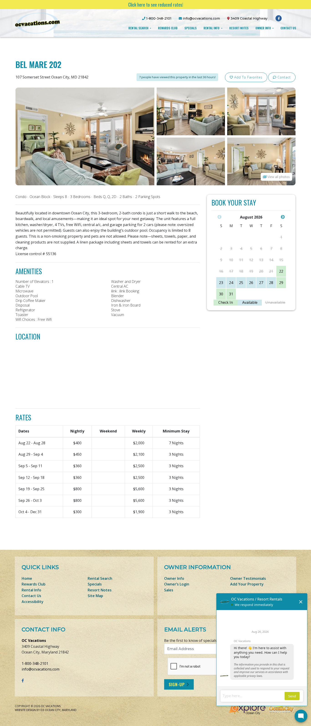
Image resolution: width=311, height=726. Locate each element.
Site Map (95, 595)
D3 (42, 710)
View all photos (278, 177)
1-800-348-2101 (35, 663)
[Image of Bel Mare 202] (84, 135)
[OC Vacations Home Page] (37, 22)
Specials (190, 28)
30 (221, 293)
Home (27, 578)
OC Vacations (34, 640)
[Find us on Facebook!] (279, 18)
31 (231, 293)
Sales (168, 590)
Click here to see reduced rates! (155, 4)
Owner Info (263, 28)
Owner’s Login (176, 584)
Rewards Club (168, 28)
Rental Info (212, 28)
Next (282, 217)
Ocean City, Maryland (60, 710)
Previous (219, 217)
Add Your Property (247, 584)
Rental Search (138, 28)
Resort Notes (239, 28)
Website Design (25, 710)
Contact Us (288, 28)
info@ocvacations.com (40, 669)
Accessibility (32, 601)
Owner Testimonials (248, 578)
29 (281, 282)
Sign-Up (177, 684)
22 (281, 271)
